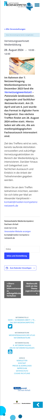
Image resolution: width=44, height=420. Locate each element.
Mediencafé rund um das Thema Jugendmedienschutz (33, 288)
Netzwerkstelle (22, 317)
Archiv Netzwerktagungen (22, 348)
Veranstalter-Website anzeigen (17, 231)
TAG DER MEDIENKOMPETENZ (22, 322)
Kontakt (22, 363)
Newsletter (22, 360)
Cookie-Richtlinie (22, 373)
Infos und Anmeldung (17, 255)
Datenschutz (22, 371)
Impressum (22, 368)
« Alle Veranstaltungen (14, 29)
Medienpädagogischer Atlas (22, 335)
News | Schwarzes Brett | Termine (22, 320)
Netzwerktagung (22, 343)
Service (22, 358)
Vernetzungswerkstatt (18, 92)
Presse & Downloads (22, 365)
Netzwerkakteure (22, 333)
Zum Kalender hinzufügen (21, 268)
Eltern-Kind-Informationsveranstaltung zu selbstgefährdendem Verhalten (14, 289)
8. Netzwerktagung (22, 345)
